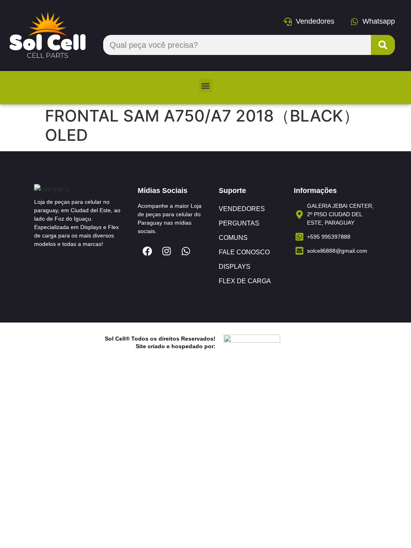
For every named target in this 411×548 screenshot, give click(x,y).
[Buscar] (383, 45)
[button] (205, 85)
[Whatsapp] (185, 251)
